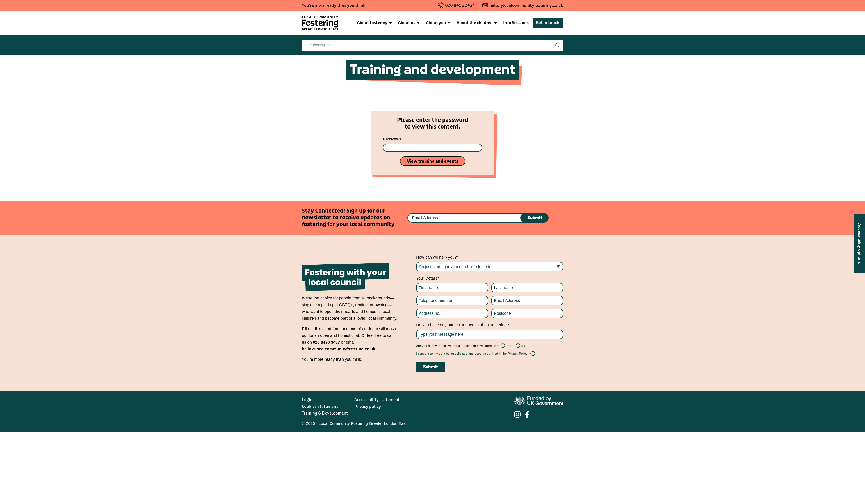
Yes (503, 345)
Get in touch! (548, 22)
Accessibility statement (377, 399)
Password (392, 139)
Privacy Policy (517, 353)
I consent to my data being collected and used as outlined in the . (472, 353)
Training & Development (325, 413)
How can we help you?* (437, 257)
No (518, 345)
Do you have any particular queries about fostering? (462, 325)
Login (307, 399)
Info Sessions (516, 22)
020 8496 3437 (459, 5)
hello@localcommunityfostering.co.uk (526, 5)
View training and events (432, 161)
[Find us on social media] (517, 414)
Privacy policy (367, 406)
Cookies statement (320, 406)
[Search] (557, 45)
